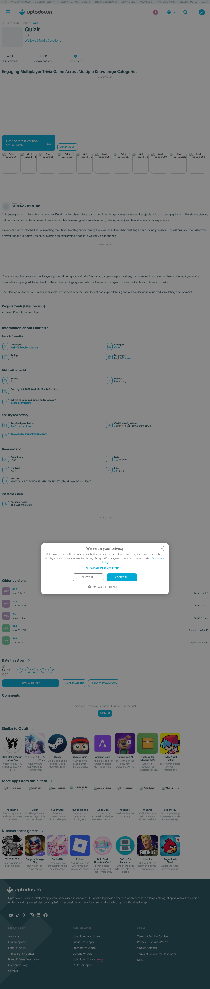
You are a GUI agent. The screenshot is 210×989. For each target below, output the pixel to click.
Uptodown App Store (86, 936)
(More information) (21, 402)
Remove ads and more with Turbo (103, 131)
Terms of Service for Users (153, 936)
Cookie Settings (147, 948)
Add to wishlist (75, 683)
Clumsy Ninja (80, 757)
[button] (105, 568)
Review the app (31, 683)
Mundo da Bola (80, 809)
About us (13, 936)
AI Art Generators (166, 2)
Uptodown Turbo (87, 959)
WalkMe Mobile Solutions (43, 41)
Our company (17, 942)
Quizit (35, 809)
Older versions (68, 147)
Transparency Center (21, 953)
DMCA (141, 960)
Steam (57, 757)
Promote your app (84, 948)
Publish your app (83, 942)
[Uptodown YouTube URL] (10, 916)
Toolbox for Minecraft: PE (147, 758)
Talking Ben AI (125, 757)
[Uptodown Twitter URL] (24, 916)
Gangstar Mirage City (35, 861)
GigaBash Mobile (188, 2)
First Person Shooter (106, 2)
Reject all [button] (88, 577)
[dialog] (105, 568)
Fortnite (147, 859)
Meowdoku (146, 2)
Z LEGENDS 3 (12, 859)
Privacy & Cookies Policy (152, 942)
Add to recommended (105, 683)
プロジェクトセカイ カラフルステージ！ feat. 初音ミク (35, 761)
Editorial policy (17, 948)
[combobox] (163, 548)
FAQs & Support (82, 965)
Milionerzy (170, 809)
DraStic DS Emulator (125, 861)
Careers (13, 971)
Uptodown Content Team (26, 205)
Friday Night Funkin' (170, 758)
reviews (8, 61)
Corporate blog (18, 965)
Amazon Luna (102, 757)
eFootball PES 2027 (44, 2)
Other (117, 347)
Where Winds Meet (20, 2)
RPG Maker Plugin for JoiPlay (12, 758)
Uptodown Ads (82, 953)
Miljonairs (125, 809)
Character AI (128, 2)
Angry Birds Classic (170, 861)
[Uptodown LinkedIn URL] (38, 916)
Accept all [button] (122, 577)
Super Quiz (57, 809)
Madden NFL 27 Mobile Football (74, 2)
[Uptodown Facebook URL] (45, 916)
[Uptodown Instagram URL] (31, 916)
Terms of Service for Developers (157, 954)
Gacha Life (57, 859)
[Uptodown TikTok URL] (17, 916)
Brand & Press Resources (23, 959)
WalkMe (147, 809)
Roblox (80, 859)
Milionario (12, 809)
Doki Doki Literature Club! (102, 861)
